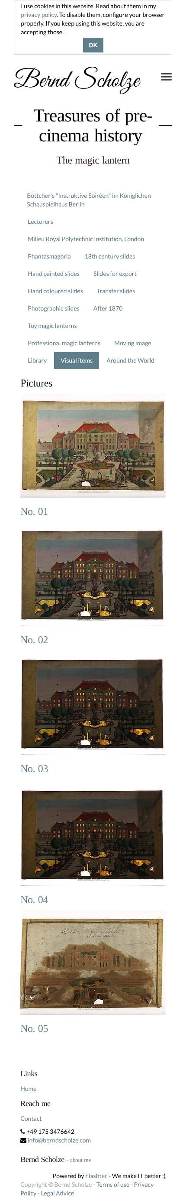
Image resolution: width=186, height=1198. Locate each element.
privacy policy (39, 14)
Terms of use (112, 1184)
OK (93, 45)
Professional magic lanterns (64, 343)
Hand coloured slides (55, 291)
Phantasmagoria (49, 256)
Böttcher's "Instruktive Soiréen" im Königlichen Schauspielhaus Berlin (89, 200)
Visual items (77, 360)
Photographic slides (54, 308)
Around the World (130, 360)
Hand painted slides (54, 273)
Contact (31, 1118)
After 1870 (108, 308)
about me (80, 1160)
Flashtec (96, 1175)
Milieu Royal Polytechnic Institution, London (86, 238)
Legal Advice (57, 1193)
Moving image (132, 343)
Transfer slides (116, 291)
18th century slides (110, 256)
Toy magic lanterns (52, 325)
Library (37, 360)
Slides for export (115, 273)
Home (28, 1088)
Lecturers (40, 221)
